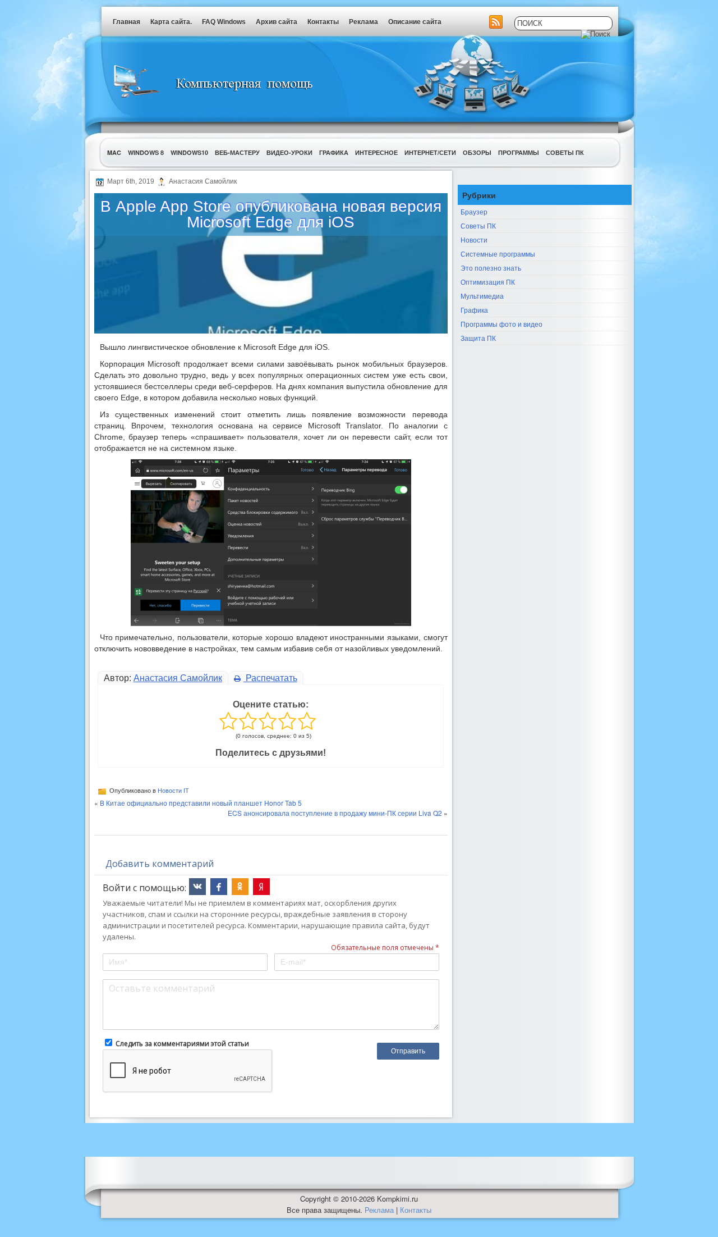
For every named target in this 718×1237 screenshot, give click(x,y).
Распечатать (270, 678)
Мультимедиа (482, 295)
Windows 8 (146, 152)
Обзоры (477, 152)
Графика (333, 152)
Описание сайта (414, 22)
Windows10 (189, 152)
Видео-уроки (289, 152)
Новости (474, 239)
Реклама (363, 22)
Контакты (323, 22)
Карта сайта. (171, 22)
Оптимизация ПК (488, 281)
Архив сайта (276, 22)
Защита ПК (478, 338)
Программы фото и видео (501, 323)
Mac (114, 152)
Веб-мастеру (237, 152)
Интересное (376, 152)
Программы (518, 152)
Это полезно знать (491, 267)
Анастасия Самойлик (178, 678)
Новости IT (173, 790)
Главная (126, 22)
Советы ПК (565, 152)
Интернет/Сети (430, 152)
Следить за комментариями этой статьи (182, 1043)
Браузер (474, 211)
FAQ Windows (224, 22)
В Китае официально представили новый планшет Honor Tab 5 (201, 802)
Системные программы (498, 253)
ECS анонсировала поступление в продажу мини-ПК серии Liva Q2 (335, 813)
